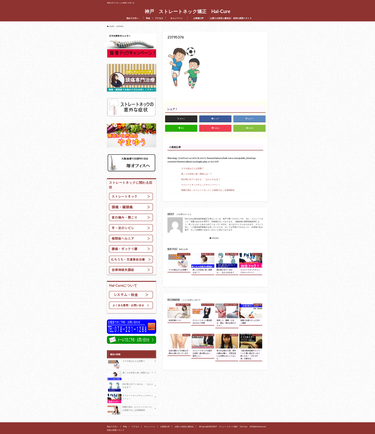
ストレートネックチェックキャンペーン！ (200, 184)
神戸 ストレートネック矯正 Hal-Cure (189, 11)
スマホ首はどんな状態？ (192, 168)
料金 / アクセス (154, 18)
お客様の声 (198, 18)
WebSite (215, 238)
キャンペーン (176, 18)
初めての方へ (132, 18)
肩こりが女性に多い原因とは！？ (196, 174)
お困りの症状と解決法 (220, 18)
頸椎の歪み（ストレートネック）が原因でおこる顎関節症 (208, 190)
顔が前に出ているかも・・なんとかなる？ (200, 179)
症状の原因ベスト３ (243, 18)
